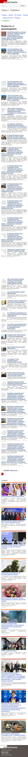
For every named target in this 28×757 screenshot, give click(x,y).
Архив (11, 15)
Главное (4, 15)
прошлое (13, 470)
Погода (25, 15)
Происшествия (8, 18)
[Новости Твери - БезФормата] (9, 2)
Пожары (17, 18)
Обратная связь (4, 751)
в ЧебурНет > (6, 20)
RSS (10, 754)
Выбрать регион (5, 753)
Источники (17, 15)
